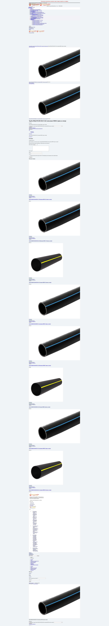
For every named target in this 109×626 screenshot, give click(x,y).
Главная (30, 46)
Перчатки (32, 8)
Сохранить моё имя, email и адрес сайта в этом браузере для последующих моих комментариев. (44, 155)
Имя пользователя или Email (33, 578)
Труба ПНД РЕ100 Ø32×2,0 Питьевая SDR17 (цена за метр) (40, 365)
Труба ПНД (36, 46)
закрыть (30, 573)
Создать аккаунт (35, 583)
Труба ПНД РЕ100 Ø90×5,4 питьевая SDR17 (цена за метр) (40, 323)
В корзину (30, 623)
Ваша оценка (31, 144)
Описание (32, 131)
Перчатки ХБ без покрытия (36, 9)
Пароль (30, 579)
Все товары (33, 46)
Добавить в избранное (32, 127)
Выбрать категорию (32, 7)
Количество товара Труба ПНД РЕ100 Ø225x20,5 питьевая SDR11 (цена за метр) (41, 622)
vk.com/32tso (31, 505)
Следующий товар (31, 83)
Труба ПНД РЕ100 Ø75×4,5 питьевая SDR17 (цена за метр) (40, 448)
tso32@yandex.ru (32, 504)
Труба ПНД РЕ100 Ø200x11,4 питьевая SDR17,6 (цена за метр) (38, 118)
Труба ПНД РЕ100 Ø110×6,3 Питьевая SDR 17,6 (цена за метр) (40, 240)
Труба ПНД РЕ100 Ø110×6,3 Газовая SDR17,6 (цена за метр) (40, 282)
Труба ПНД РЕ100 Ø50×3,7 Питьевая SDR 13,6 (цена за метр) (40, 199)
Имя (30, 152)
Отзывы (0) (32, 132)
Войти (30, 581)
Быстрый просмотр (32, 196)
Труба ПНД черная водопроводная (43, 46)
